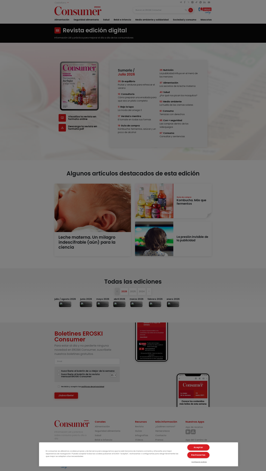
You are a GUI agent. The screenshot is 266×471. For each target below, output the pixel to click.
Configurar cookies (199, 462)
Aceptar (198, 447)
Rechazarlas (198, 455)
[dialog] (138, 454)
